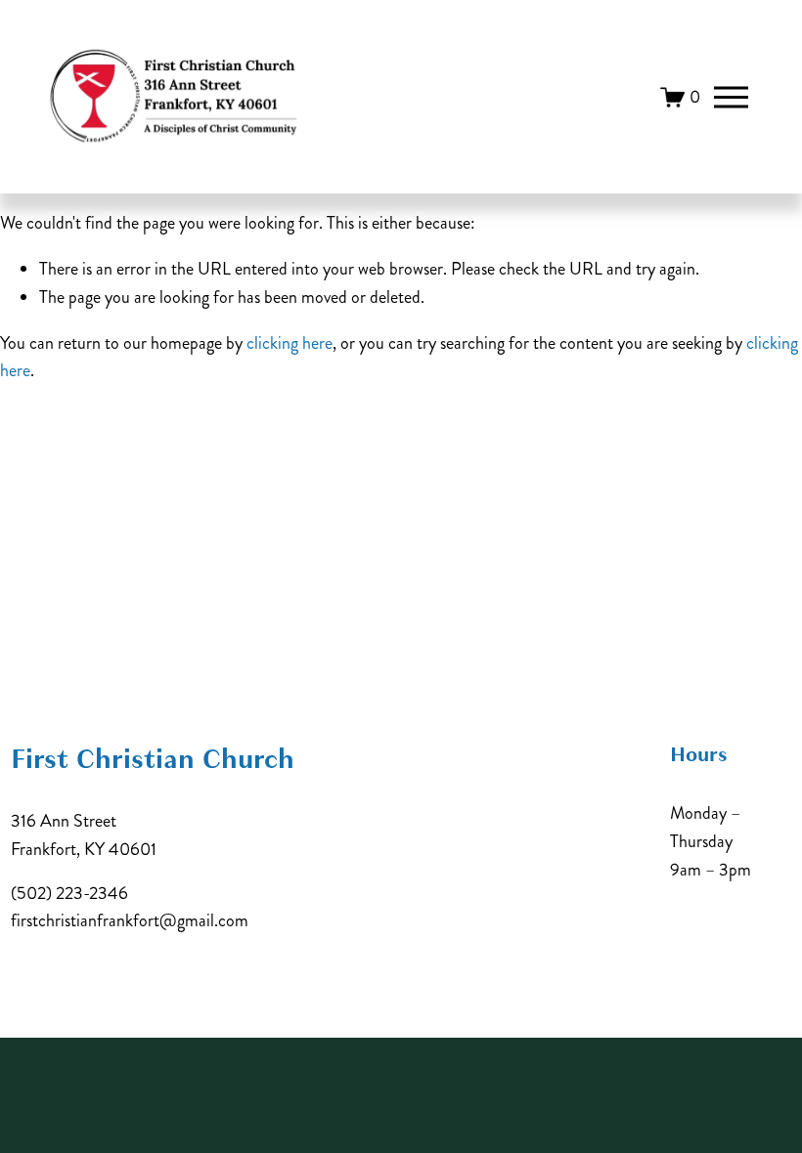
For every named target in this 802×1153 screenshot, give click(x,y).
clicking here (289, 343)
